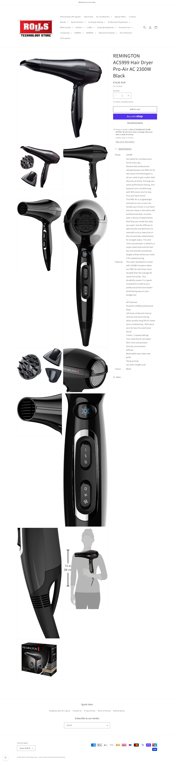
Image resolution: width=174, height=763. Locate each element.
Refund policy (119, 711)
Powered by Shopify (58, 757)
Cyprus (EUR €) (25, 748)
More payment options (135, 122)
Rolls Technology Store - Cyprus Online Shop (37, 757)
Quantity (116, 91)
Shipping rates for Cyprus (59, 711)
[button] (104, 16)
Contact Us (77, 711)
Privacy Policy (89, 711)
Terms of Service (104, 711)
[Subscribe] (107, 725)
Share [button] (118, 377)
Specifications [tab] (124, 148)
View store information (125, 141)
